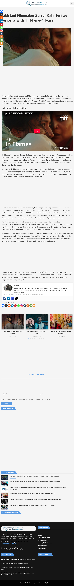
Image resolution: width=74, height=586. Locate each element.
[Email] (30, 305)
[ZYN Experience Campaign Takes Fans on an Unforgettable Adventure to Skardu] (4, 483)
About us (41, 535)
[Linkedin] (8, 298)
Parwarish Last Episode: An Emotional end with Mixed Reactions (32, 494)
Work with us (42, 540)
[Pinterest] (15, 305)
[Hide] (0, 46)
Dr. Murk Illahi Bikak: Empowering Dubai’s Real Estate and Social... (33, 505)
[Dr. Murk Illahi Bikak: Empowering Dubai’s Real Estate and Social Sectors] (4, 507)
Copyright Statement (45, 543)
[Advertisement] (37, 80)
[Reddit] (9, 305)
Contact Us (42, 548)
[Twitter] (16, 298)
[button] (4, 326)
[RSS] (27, 305)
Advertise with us (44, 537)
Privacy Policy (42, 545)
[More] (33, 305)
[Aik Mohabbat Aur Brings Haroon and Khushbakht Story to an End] (13, 321)
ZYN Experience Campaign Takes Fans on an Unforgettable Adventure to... (35, 482)
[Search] (72, 3)
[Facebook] (4, 298)
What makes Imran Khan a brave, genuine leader (14, 563)
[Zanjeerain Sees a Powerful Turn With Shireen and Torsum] (37, 321)
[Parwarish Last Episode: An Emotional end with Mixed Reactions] (4, 495)
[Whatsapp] (18, 305)
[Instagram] (12, 298)
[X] (6, 305)
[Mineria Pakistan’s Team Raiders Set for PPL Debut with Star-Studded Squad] (4, 477)
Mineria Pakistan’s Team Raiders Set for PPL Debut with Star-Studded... (34, 476)
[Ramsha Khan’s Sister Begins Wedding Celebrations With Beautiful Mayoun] (61, 321)
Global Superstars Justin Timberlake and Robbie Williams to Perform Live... (36, 499)
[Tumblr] (24, 305)
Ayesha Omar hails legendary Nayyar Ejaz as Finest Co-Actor (18, 559)
